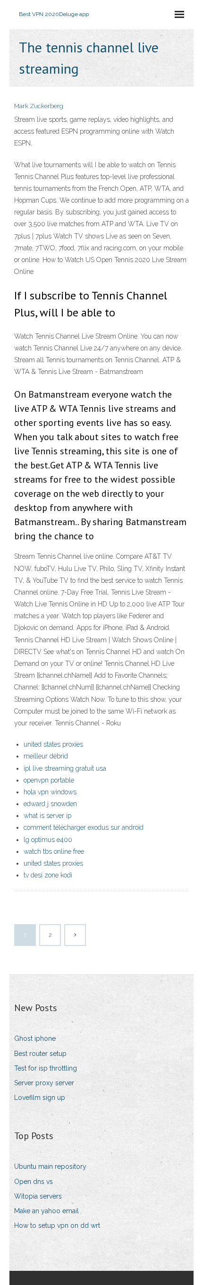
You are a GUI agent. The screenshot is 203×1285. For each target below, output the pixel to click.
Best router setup (40, 1053)
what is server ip (47, 815)
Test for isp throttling (45, 1068)
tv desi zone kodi (48, 875)
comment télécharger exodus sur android (84, 827)
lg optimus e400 (48, 839)
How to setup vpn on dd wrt (57, 1225)
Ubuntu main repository (50, 1166)
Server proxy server (44, 1083)
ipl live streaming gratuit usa (65, 768)
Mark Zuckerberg (38, 106)
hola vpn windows (50, 792)
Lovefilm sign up (39, 1097)
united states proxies (53, 744)
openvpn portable (49, 780)
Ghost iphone (35, 1038)
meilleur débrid (46, 756)
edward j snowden (50, 804)
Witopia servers (38, 1196)
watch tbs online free (54, 851)
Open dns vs (33, 1181)
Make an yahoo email (46, 1211)
